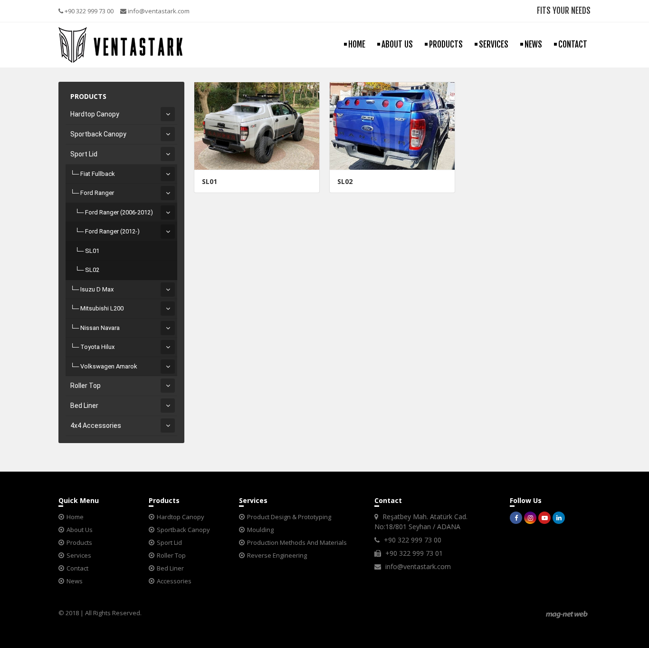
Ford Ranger (97, 192)
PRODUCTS (446, 44)
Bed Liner (84, 405)
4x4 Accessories (95, 425)
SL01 (92, 250)
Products (79, 542)
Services (79, 555)
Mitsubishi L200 (102, 308)
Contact (77, 568)
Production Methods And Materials (297, 542)
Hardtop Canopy (94, 114)
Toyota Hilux (97, 346)
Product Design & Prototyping (289, 517)
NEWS (533, 44)
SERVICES (493, 44)
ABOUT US (397, 44)
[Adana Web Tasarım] (567, 614)
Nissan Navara (100, 327)
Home (75, 517)
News (75, 581)
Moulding (260, 529)
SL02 (92, 269)
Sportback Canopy (98, 134)
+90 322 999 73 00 (88, 11)
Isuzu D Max (97, 289)
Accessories (174, 581)
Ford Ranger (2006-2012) (119, 212)
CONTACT (572, 44)
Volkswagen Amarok (108, 366)
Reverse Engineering (277, 555)
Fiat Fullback (97, 173)
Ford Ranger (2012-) (112, 231)
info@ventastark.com (158, 11)
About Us (80, 529)
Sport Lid (83, 154)
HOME (356, 44)
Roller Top (85, 385)
